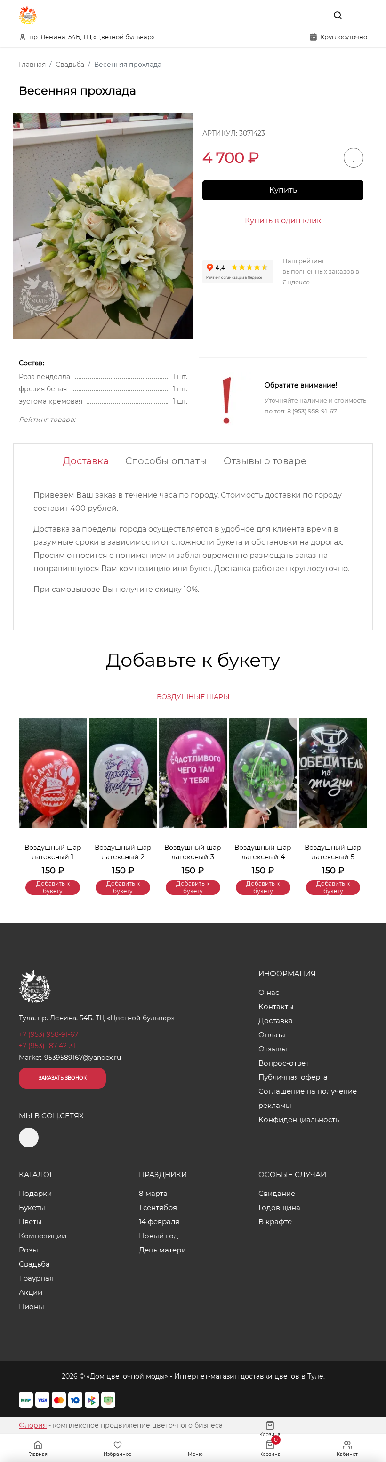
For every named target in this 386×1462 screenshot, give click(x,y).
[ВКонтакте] (316, 15)
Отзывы (272, 1048)
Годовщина (279, 1207)
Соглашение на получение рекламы (307, 1098)
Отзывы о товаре (265, 461)
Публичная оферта (293, 1077)
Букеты (32, 1207)
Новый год (158, 1235)
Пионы (31, 1306)
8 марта (153, 1193)
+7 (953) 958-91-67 (48, 1034)
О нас (268, 992)
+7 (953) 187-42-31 (47, 1046)
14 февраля (159, 1221)
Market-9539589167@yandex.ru (70, 1057)
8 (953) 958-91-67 (312, 411)
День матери (162, 1249)
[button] (355, 791)
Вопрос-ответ (283, 1062)
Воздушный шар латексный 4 (262, 852)
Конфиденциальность (298, 1119)
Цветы (30, 1221)
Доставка (86, 461)
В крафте (275, 1221)
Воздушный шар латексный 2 (123, 852)
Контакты (276, 1006)
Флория (33, 1425)
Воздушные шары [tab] (193, 697)
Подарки (35, 1193)
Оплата (271, 1034)
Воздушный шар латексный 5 (333, 852)
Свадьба (34, 1264)
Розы (28, 1249)
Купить (283, 190)
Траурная (36, 1278)
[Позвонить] (359, 15)
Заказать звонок (63, 1078)
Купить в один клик (283, 220)
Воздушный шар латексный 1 (52, 852)
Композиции (42, 1235)
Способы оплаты (166, 461)
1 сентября (158, 1207)
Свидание (276, 1193)
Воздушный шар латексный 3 (192, 852)
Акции (30, 1292)
